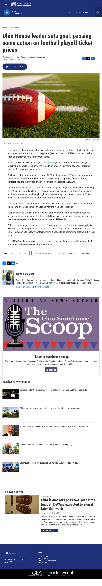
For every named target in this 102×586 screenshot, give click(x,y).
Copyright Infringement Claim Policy (47, 561)
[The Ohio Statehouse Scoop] (51, 324)
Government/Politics (11, 27)
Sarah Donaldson (38, 57)
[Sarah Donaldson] (8, 277)
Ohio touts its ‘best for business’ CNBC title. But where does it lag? (49, 463)
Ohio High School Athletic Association (74, 253)
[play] (7, 12)
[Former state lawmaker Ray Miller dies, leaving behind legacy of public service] (10, 430)
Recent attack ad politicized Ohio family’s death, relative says (46, 444)
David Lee (88, 139)
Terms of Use (43, 556)
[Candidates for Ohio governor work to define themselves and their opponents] (10, 394)
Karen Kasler (45, 513)
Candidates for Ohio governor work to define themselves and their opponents (53, 390)
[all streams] (98, 12)
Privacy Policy (43, 558)
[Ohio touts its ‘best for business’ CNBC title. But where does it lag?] (10, 467)
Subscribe (51, 369)
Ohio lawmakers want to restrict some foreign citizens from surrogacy (50, 408)
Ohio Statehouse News (43, 253)
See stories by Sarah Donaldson (33, 286)
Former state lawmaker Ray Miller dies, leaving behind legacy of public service (54, 426)
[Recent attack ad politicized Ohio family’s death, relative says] (10, 448)
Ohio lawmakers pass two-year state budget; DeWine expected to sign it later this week (68, 504)
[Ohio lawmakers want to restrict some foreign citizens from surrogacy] (10, 412)
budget (51, 162)
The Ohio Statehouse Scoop (51, 357)
